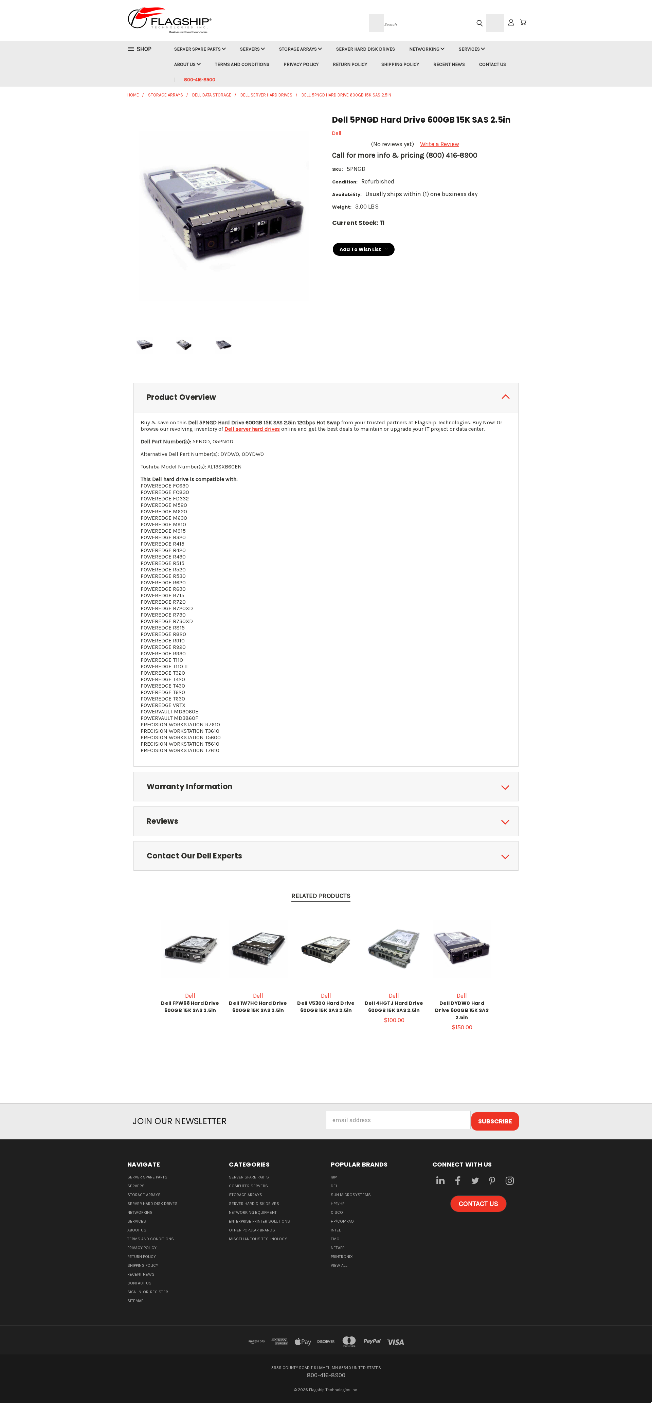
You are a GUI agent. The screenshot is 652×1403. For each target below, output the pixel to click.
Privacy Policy (301, 64)
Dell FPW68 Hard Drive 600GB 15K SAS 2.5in (190, 1007)
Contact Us (492, 64)
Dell (335, 1186)
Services (470, 49)
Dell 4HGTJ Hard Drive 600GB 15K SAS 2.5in (394, 1007)
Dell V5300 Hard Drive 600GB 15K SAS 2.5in (326, 1007)
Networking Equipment (253, 1212)
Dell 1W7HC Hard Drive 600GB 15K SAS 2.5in (258, 1007)
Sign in (134, 1292)
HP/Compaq (342, 1221)
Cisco (337, 1212)
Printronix (342, 1256)
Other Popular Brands (252, 1230)
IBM (334, 1177)
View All (339, 1265)
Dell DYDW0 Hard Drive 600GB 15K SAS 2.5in (462, 1010)
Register (159, 1292)
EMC (335, 1239)
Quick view (190, 948)
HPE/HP (337, 1203)
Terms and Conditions (242, 64)
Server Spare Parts (198, 49)
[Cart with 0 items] (523, 22)
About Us (185, 64)
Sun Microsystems (351, 1194)
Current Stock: (358, 222)
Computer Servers (248, 1186)
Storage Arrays (298, 49)
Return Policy (350, 64)
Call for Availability (394, 956)
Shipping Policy (400, 64)
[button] (478, 1203)
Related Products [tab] (320, 896)
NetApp (337, 1247)
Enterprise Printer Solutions (259, 1221)
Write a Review (439, 144)
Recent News (449, 64)
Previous (631, 1381)
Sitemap (135, 1300)
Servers (250, 49)
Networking (424, 49)
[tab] (326, 397)
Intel (336, 1230)
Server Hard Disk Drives (365, 49)
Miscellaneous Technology (258, 1239)
